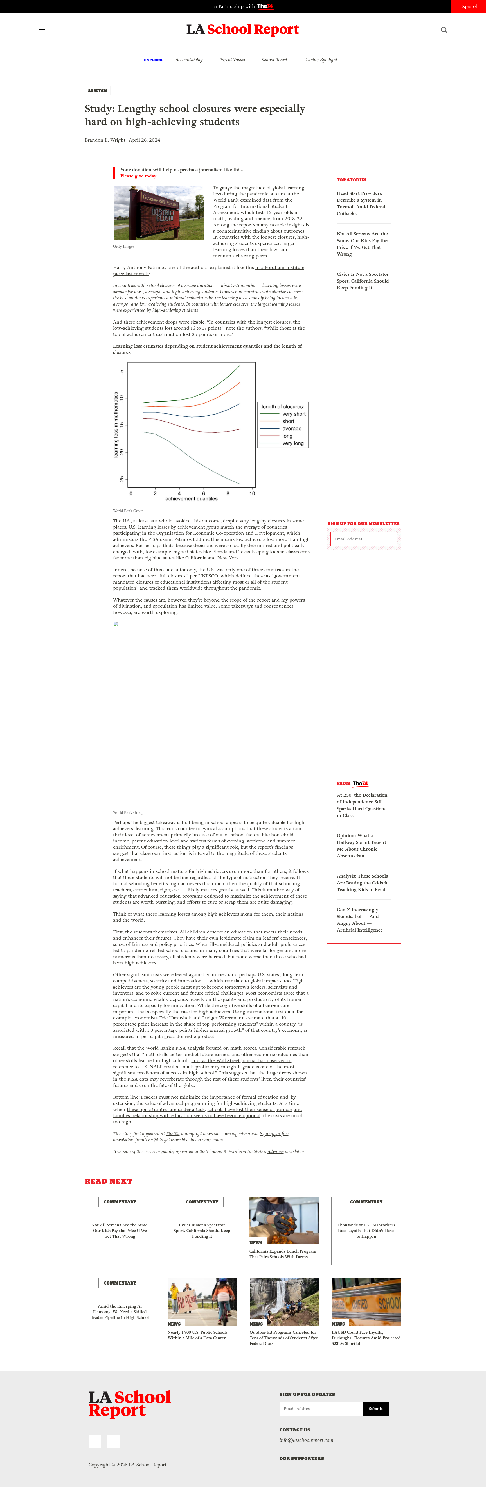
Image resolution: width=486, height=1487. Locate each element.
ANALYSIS (98, 90)
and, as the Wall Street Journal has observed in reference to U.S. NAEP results (202, 1063)
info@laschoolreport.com (307, 1440)
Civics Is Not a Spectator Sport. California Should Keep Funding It (363, 281)
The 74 (172, 1133)
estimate (255, 1018)
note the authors (244, 328)
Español (468, 6)
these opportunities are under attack (166, 1109)
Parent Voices (232, 59)
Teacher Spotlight (320, 59)
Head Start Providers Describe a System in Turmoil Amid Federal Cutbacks (361, 203)
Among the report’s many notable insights (258, 225)
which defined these (242, 576)
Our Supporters (302, 1458)
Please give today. (138, 176)
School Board (274, 59)
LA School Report (243, 26)
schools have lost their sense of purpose (250, 1109)
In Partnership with (234, 6)
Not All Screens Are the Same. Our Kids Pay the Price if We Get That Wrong (362, 244)
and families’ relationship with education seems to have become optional (207, 1112)
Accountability (189, 59)
